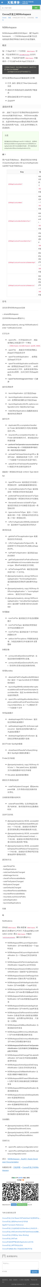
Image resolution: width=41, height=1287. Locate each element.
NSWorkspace (22, 1205)
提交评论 (34, 1272)
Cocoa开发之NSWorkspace (16, 14)
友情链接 (33, 1284)
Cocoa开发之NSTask (9, 1238)
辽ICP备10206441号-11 (18, 1284)
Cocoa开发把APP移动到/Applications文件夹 (17, 1242)
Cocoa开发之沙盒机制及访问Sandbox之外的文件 (19, 1228)
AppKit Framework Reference (13, 1225)
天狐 (9, 17)
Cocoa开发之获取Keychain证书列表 (15, 1221)
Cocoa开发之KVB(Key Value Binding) (15, 1235)
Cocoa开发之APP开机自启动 (12, 1245)
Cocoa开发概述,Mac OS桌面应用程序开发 (17, 1249)
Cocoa (4, 17)
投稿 (37, 1284)
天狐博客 (20, 2)
